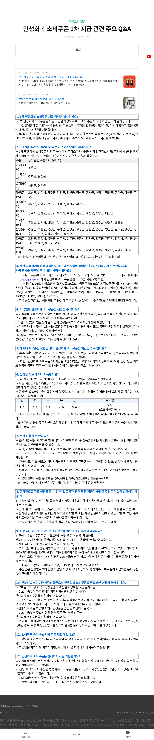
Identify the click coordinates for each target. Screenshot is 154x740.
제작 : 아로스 (5, 713)
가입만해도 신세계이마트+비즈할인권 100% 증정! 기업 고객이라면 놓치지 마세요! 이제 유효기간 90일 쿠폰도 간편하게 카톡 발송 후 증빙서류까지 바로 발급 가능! (67, 83)
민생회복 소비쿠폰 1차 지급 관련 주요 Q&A (77, 29)
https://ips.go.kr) (28, 279)
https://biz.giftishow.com (31, 73)
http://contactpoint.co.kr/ (31, 94)
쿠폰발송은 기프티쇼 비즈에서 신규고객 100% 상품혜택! (50, 77)
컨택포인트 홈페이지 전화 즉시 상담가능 (41, 99)
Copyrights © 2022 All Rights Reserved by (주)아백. (135, 713)
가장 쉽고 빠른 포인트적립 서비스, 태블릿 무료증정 (44, 103)
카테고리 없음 (77, 22)
